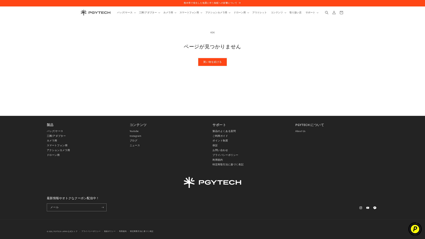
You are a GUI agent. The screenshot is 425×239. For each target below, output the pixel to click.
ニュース (135, 145)
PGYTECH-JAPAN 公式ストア (65, 231)
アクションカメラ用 (58, 150)
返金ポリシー (110, 231)
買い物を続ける (212, 61)
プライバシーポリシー (225, 155)
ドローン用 (53, 155)
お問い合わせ (220, 150)
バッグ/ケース (55, 131)
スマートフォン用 (57, 145)
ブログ (133, 140)
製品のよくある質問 (224, 131)
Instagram (135, 135)
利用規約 (217, 159)
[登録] (102, 207)
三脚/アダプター (56, 135)
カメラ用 (52, 140)
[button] (126, 12)
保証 (215, 145)
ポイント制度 (220, 140)
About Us (300, 131)
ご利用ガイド (220, 135)
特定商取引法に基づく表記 (228, 164)
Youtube (134, 131)
